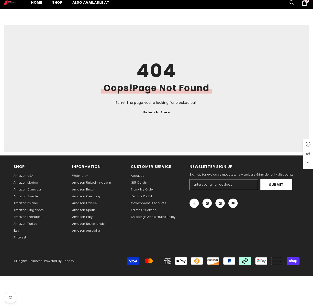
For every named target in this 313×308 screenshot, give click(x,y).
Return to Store (156, 112)
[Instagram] (207, 203)
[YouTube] (233, 203)
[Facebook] (194, 203)
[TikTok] (220, 203)
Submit (276, 184)
